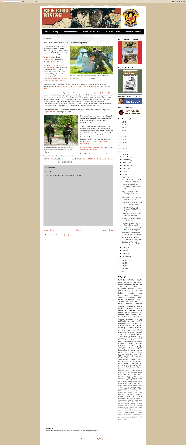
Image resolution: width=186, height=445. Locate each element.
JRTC (136, 412)
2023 (123, 128)
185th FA (132, 398)
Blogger (102, 439)
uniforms (138, 304)
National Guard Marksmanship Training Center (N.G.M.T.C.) (88, 93)
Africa (140, 361)
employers (128, 416)
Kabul (120, 363)
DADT (132, 400)
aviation (126, 407)
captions (132, 407)
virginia (126, 419)
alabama (123, 416)
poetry (120, 282)
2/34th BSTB (137, 354)
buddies (131, 300)
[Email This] (63, 162)
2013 (123, 260)
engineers (121, 396)
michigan (139, 382)
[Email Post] (59, 162)
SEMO (120, 356)
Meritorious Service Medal (92, 135)
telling (131, 345)
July (124, 171)
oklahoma (121, 354)
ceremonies (122, 329)
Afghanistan (123, 295)
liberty (140, 378)
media (139, 282)
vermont (139, 345)
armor (124, 365)
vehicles (139, 332)
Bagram (127, 340)
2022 (123, 131)
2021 (123, 134)
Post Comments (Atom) (61, 235)
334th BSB (122, 334)
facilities (128, 365)
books (131, 279)
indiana (134, 365)
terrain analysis (125, 304)
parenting (121, 349)
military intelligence (123, 410)
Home (79, 230)
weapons (52, 162)
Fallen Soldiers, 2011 (91, 32)
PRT (119, 382)
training (46, 162)
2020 (123, 136)
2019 (123, 139)
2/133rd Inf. (121, 412)
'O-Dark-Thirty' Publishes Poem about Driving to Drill (132, 238)
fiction (120, 293)
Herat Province (128, 391)
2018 (123, 142)
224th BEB (128, 412)
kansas (134, 378)
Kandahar (139, 380)
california (122, 321)
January (125, 256)
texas (123, 380)
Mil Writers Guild (130, 393)
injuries (133, 341)
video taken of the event (88, 149)
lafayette (131, 409)
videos (140, 385)
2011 (122, 266)
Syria (135, 405)
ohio (119, 380)
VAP (119, 416)
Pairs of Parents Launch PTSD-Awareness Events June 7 (131, 186)
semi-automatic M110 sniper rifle (85, 86)
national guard (108, 159)
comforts (124, 382)
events (131, 293)
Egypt (140, 372)
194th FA (129, 387)
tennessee (121, 419)
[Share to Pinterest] (71, 162)
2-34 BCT (90, 159)
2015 (123, 151)
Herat (132, 412)
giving (129, 378)
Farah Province (138, 400)
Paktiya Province (136, 340)
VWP (129, 341)
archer (140, 359)
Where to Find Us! (71, 32)
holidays (121, 325)
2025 (123, 122)
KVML (120, 374)
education (139, 370)
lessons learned (135, 289)
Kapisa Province (130, 374)
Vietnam (139, 325)
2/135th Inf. (135, 389)
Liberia (140, 412)
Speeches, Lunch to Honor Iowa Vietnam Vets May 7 (131, 233)
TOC (133, 325)
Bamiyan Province (124, 369)
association (122, 345)
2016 (123, 148)
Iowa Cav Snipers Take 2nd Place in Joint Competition (131, 229)
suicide (128, 349)
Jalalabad (126, 403)
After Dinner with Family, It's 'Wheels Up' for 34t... (131, 198)
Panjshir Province (135, 343)
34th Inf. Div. (98, 159)
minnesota (138, 295)
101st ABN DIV (136, 349)
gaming (134, 416)
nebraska (139, 347)
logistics (127, 336)
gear (130, 347)
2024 (123, 125)
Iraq (140, 293)
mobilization (122, 327)
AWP (127, 380)
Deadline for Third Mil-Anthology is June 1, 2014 (131, 243)
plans (140, 410)
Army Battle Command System (132, 367)
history (139, 297)
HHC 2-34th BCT (132, 401)
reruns (120, 385)
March (124, 250)
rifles (119, 372)
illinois (140, 352)
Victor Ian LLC (135, 338)
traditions (122, 289)
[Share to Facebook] (69, 162)
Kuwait (120, 393)
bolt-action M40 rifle (63, 86)
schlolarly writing (131, 361)
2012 (123, 263)
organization (134, 410)
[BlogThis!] (65, 162)
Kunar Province (123, 350)
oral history (131, 315)
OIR (124, 414)
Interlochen (138, 391)
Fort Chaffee (51, 61)
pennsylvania (138, 383)
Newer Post (49, 230)
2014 (123, 154)
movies (132, 310)
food (126, 409)
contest (132, 352)
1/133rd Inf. (123, 302)
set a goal (137, 396)
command (121, 347)
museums (131, 332)
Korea (140, 387)
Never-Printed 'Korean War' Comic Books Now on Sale (132, 181)
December (126, 157)
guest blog (139, 416)
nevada (133, 417)
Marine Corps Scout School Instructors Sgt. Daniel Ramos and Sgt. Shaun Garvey (55, 78)
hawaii (128, 396)
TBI (126, 352)
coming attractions (126, 306)
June (124, 174)
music (120, 383)
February (125, 253)
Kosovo (133, 403)
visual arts (122, 300)
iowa (139, 279)
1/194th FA (122, 387)
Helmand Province (129, 359)
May (124, 177)
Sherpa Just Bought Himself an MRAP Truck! (131, 219)
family (127, 291)
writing (121, 279)
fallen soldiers (131, 313)
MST (128, 376)
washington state (123, 398)
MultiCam (139, 403)
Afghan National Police (124, 400)
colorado (121, 389)
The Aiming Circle (112, 32)
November (126, 160)
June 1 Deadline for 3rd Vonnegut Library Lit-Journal (130, 193)
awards (127, 370)
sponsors (121, 343)
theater (120, 358)
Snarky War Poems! (133, 32)
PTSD (128, 317)
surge (128, 372)
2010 (123, 269)
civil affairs (138, 407)
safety (125, 385)
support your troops (126, 297)
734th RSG (139, 398)
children (139, 300)
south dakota (132, 385)
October (125, 163)
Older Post (108, 230)
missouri (134, 336)
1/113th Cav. (81, 159)
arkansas (130, 394)
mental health (129, 356)
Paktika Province (128, 363)
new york (138, 356)
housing (129, 417)
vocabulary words (134, 308)
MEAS (139, 321)
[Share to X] (67, 162)
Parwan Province (136, 350)
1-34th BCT (127, 389)
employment (132, 382)
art (141, 313)
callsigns (132, 370)
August (125, 168)
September (126, 165)
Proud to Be (122, 341)
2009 (123, 272)
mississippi (122, 332)
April (124, 247)
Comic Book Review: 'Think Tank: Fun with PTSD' (131, 214)
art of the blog (130, 282)
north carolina (128, 383)
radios (120, 352)
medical (139, 341)
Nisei (131, 405)
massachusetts (138, 409)
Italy (131, 380)
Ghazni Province (122, 401)
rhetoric (121, 291)
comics (121, 319)
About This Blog (51, 32)
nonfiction (138, 287)
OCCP (120, 414)
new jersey (139, 417)
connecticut (121, 409)
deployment (123, 310)
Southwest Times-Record (90, 147)
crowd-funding (137, 331)
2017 (123, 145)
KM (134, 380)
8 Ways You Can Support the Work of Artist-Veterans (132, 203)
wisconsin (134, 372)
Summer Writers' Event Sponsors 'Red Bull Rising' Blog (132, 209)
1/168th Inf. (137, 323)
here (76, 156)
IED (134, 369)
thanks (128, 325)
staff (123, 372)
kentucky (121, 340)
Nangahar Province (123, 405)
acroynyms (132, 327)
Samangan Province (131, 414)
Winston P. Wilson (49, 57)
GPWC (135, 387)
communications (124, 323)
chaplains (139, 394)
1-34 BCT (127, 331)
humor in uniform (125, 284)
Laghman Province (134, 319)
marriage (121, 361)
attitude (121, 315)
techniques (137, 284)
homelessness (122, 417)
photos (139, 327)
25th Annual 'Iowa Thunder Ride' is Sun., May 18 (131, 224)
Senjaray (139, 414)
